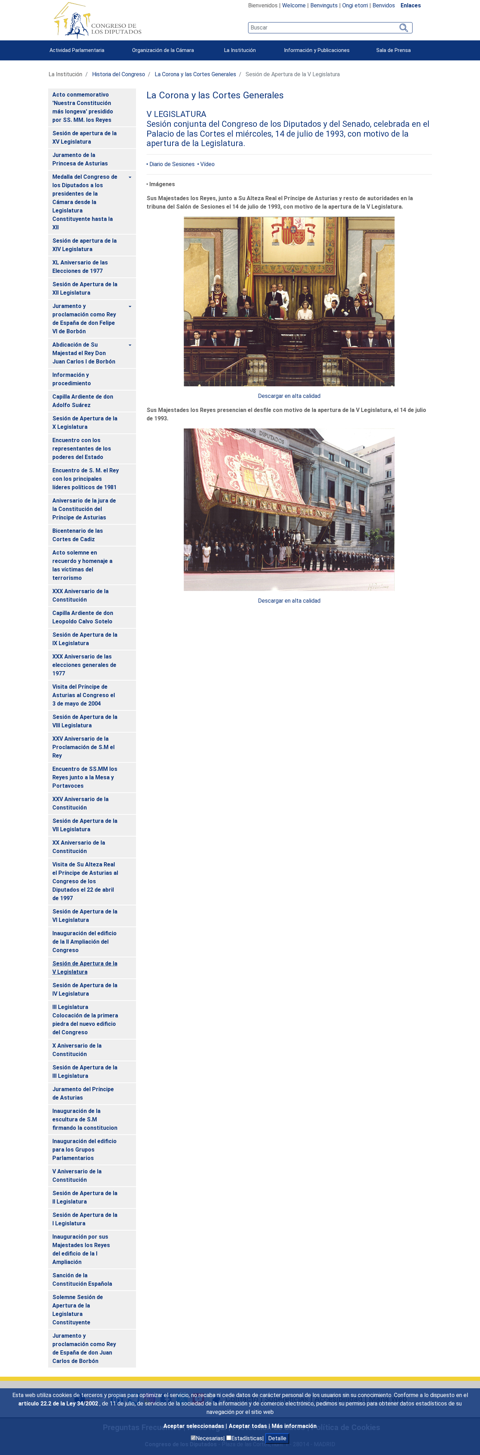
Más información (294, 1426)
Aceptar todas (248, 1426)
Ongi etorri (355, 5)
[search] (330, 27)
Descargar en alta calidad (289, 396)
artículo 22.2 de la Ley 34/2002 (58, 1403)
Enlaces (411, 5)
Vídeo (207, 164)
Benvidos (383, 5)
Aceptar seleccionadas (194, 1426)
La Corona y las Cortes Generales (195, 74)
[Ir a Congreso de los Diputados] (97, 20)
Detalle (277, 1438)
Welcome (294, 5)
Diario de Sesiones (172, 164)
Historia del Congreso (118, 74)
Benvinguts (324, 5)
